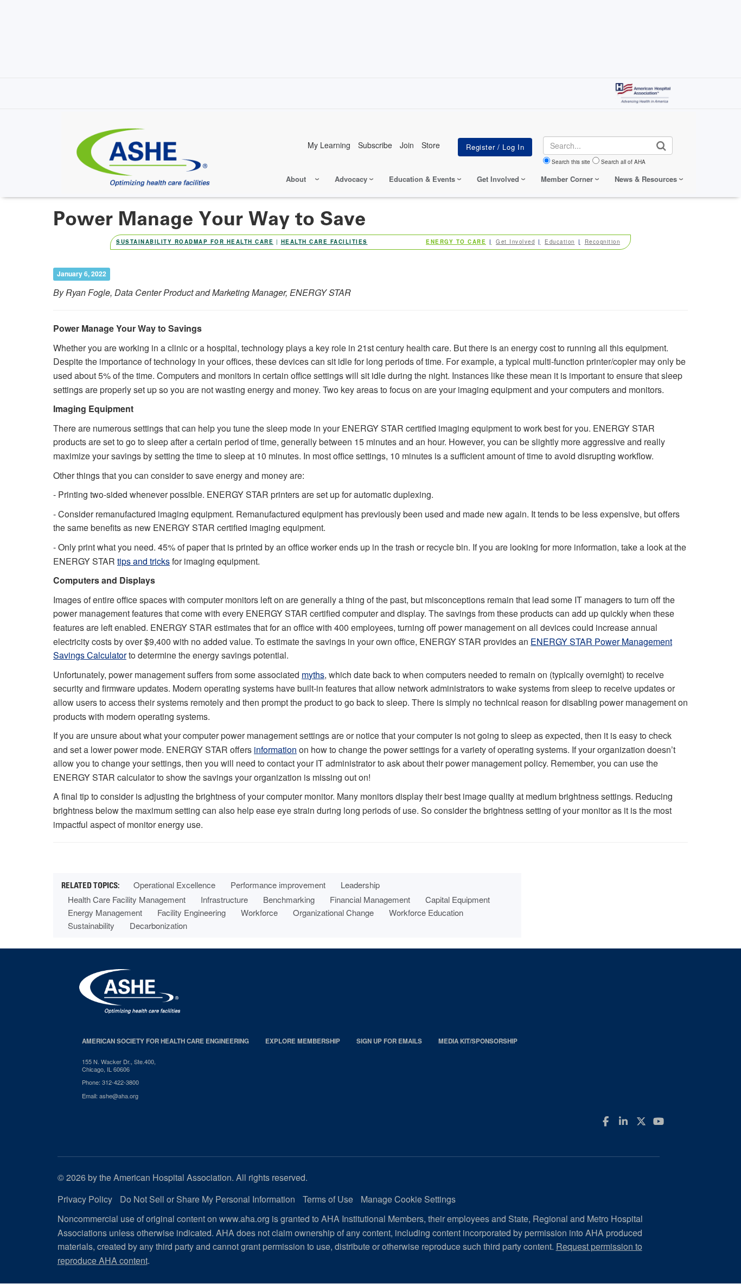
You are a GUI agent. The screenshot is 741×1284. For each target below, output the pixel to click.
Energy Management (105, 912)
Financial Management (370, 899)
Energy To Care (456, 241)
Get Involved (515, 241)
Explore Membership (302, 1041)
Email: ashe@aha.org (110, 1095)
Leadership (360, 884)
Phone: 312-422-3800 (110, 1082)
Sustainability (91, 925)
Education (560, 241)
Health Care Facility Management (127, 899)
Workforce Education (426, 912)
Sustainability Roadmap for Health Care (194, 241)
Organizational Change (333, 912)
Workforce (259, 912)
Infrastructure (224, 899)
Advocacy (351, 179)
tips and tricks (143, 561)
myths (313, 674)
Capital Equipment (457, 899)
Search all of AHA (623, 162)
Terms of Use (328, 1199)
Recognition (603, 241)
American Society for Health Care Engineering (165, 1041)
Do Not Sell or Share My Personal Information (207, 1199)
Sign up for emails (389, 1041)
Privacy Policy (85, 1199)
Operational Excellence (174, 884)
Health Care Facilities (324, 241)
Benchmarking (289, 899)
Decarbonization (158, 925)
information (275, 749)
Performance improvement (278, 884)
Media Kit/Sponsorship (478, 1041)
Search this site (571, 162)
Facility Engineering (191, 912)
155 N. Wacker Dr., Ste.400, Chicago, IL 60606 (119, 1065)
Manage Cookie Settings (408, 1199)
